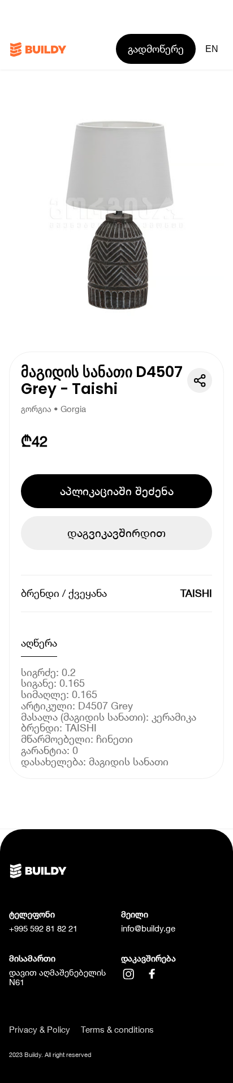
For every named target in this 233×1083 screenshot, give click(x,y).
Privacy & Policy (39, 1029)
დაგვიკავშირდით (116, 532)
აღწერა (39, 643)
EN (211, 49)
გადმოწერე (156, 49)
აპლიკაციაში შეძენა (117, 490)
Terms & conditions (117, 1029)
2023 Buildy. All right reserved (50, 1054)
